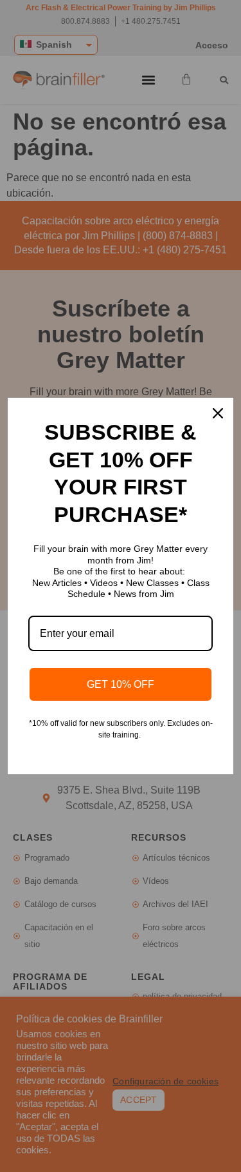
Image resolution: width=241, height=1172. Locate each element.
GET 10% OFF (120, 684)
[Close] (217, 413)
